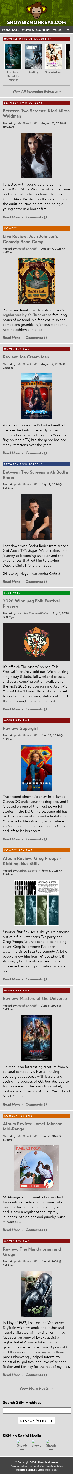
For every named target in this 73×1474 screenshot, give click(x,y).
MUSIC (58, 30)
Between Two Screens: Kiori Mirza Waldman (36, 113)
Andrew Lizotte (27, 870)
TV (67, 30)
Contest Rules (54, 1466)
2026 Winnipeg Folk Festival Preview (31, 603)
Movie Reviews (17, 349)
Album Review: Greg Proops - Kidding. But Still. (32, 861)
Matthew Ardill (27, 123)
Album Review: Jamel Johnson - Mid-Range (34, 1126)
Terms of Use (36, 1466)
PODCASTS (10, 30)
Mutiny (33, 72)
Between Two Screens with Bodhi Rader (35, 474)
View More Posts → (36, 1388)
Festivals (12, 593)
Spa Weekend (53, 72)
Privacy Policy (18, 1466)
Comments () (36, 217)
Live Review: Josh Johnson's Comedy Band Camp (30, 239)
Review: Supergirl (20, 728)
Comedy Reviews (18, 850)
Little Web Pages (48, 1469)
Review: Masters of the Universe (35, 998)
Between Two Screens (23, 102)
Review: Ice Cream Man (26, 357)
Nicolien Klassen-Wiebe (32, 613)
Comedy (10, 228)
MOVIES (28, 30)
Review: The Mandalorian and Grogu (32, 1251)
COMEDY (43, 30)
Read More (11, 217)
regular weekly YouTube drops (27, 315)
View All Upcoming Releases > (36, 91)
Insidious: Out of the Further (13, 76)
